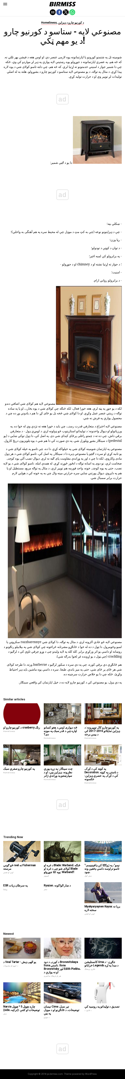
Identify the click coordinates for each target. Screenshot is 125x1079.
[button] (5, 4)
